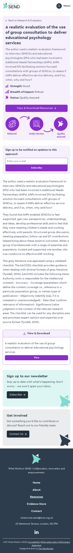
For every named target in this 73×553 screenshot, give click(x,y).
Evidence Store (36, 504)
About (37, 489)
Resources (36, 496)
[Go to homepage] (11, 6)
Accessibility (34, 542)
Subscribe (36, 168)
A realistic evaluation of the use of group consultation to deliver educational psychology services (34, 347)
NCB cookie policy (49, 542)
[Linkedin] (36, 532)
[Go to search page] (59, 6)
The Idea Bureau (45, 549)
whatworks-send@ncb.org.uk (36, 518)
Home (36, 482)
